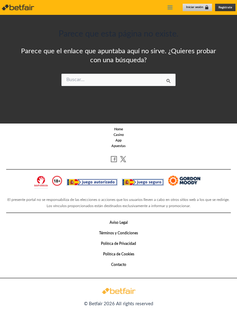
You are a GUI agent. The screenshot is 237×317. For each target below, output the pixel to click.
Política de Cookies (118, 254)
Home (118, 129)
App (118, 140)
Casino (119, 135)
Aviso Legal (119, 222)
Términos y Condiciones (118, 233)
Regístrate (225, 7)
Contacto (118, 265)
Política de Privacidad (118, 243)
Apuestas (118, 146)
